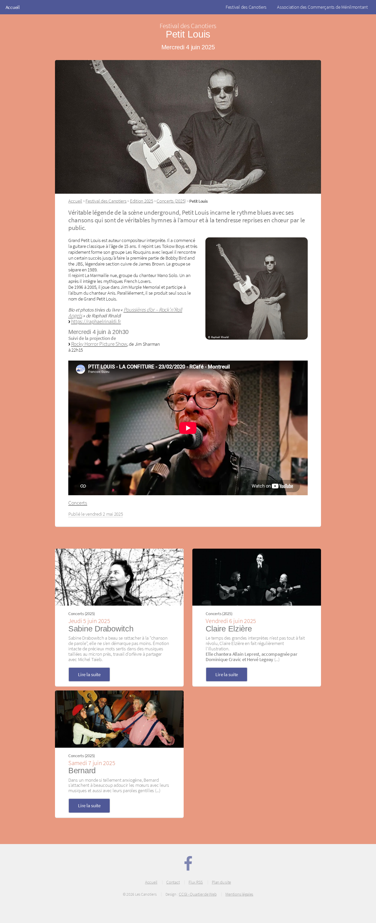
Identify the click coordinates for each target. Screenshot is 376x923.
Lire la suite (89, 674)
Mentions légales (239, 894)
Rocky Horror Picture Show (99, 343)
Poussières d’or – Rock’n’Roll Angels (125, 312)
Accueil (13, 7)
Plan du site (221, 882)
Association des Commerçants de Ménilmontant (322, 7)
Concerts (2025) (171, 201)
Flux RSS (196, 882)
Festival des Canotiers (246, 7)
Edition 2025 (141, 201)
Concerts (77, 502)
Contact (173, 882)
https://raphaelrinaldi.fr (96, 321)
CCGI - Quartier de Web (197, 894)
